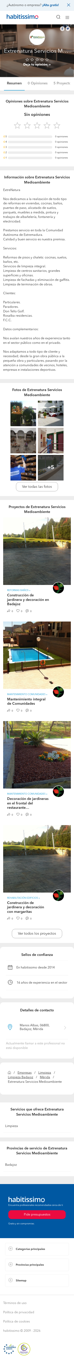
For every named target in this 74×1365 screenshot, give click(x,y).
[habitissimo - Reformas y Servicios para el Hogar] (18, 17)
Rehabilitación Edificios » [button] (23, 898)
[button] (37, 1249)
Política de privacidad (18, 1312)
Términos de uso (15, 1303)
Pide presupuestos (37, 1358)
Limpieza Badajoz (20, 1077)
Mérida (45, 1077)
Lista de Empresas (18, 1290)
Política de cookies (16, 1321)
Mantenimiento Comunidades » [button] (27, 694)
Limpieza (44, 1072)
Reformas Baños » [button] (18, 590)
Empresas (25, 1072)
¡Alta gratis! (50, 5)
